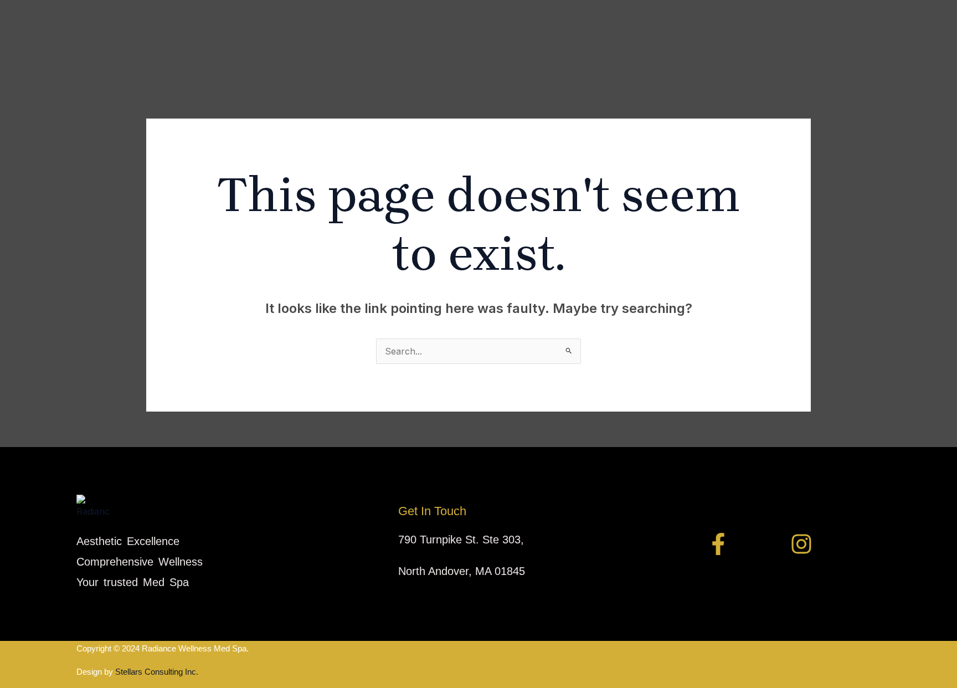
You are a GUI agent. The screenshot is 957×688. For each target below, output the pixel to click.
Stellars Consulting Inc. (155, 671)
